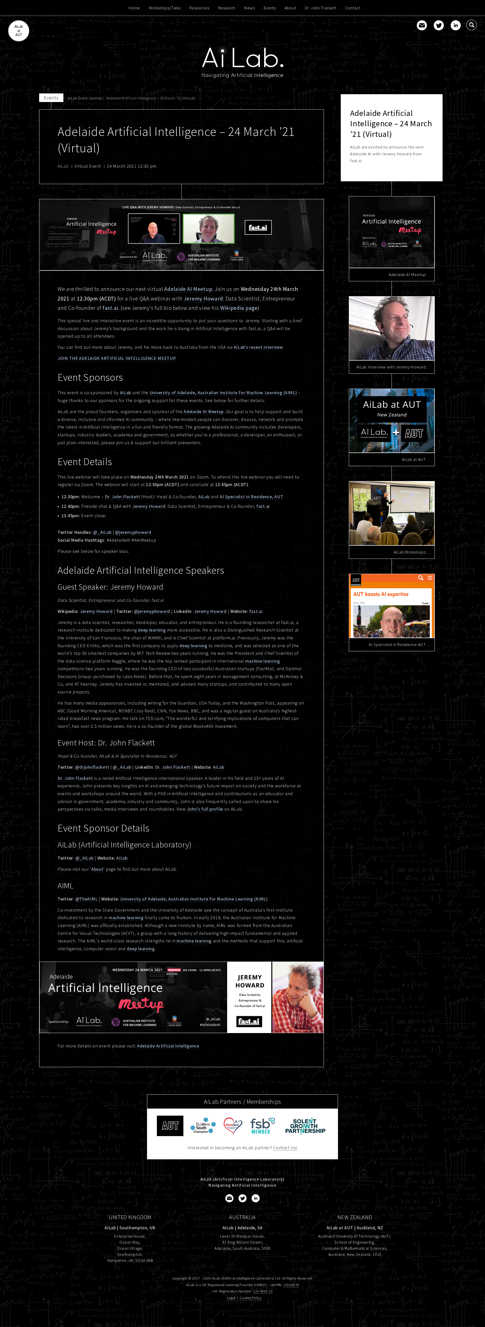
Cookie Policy (250, 1297)
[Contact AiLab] (422, 25)
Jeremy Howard (203, 298)
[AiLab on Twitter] (439, 25)
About (290, 8)
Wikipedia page (239, 307)
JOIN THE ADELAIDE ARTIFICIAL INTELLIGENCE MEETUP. (117, 358)
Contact (353, 8)
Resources (199, 8)
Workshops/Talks (165, 8)
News (249, 8)
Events (269, 8)
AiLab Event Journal (85, 98)
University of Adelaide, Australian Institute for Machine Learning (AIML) (223, 392)
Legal (231, 1297)
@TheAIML (87, 899)
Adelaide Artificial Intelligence (168, 1046)
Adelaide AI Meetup (188, 288)
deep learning (152, 630)
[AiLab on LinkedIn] (456, 25)
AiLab (63, 166)
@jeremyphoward (133, 532)
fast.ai (110, 307)
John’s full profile (205, 809)
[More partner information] (170, 1126)
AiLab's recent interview (258, 347)
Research (226, 8)
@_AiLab (102, 532)
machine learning (262, 661)
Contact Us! (285, 1147)
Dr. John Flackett (321, 8)
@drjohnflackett (92, 767)
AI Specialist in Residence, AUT (251, 496)
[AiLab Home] (242, 62)
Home (134, 8)
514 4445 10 (263, 1291)
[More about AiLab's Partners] (203, 1126)
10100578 (291, 1285)
